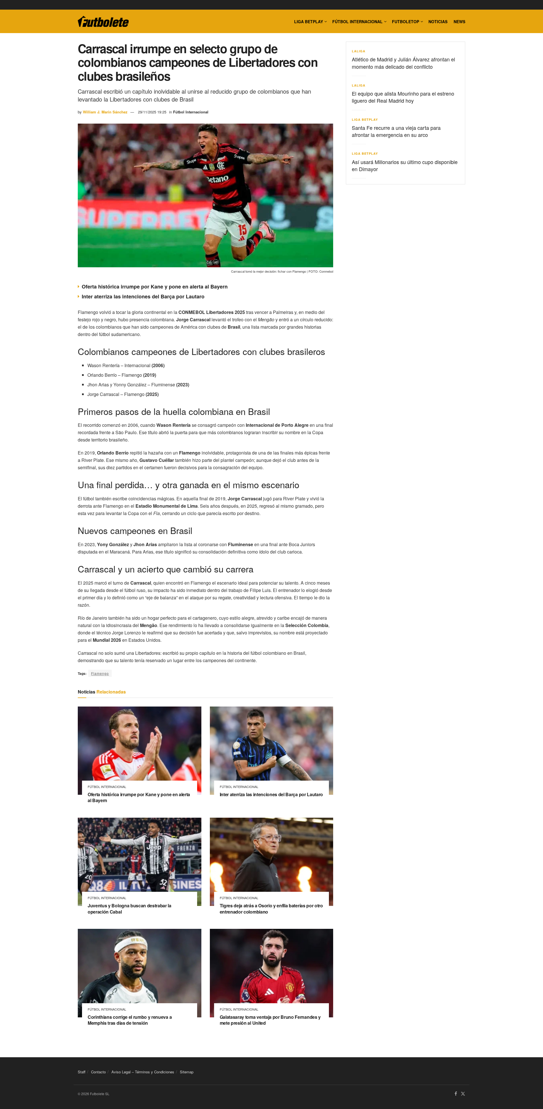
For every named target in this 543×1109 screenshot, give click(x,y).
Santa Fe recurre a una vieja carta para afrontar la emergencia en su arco (396, 131)
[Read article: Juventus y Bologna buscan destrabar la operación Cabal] (139, 862)
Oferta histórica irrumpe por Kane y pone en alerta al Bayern (155, 286)
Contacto (98, 1071)
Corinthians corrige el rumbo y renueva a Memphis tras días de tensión (130, 1020)
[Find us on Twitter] (463, 1094)
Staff (81, 1071)
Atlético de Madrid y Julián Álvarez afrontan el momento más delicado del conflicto (403, 62)
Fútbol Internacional (357, 21)
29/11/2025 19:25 (152, 112)
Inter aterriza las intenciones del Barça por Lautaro (143, 296)
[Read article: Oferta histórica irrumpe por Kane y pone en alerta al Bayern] (139, 751)
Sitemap (186, 1071)
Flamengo (100, 673)
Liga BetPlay (365, 119)
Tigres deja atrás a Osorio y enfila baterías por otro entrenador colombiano (271, 908)
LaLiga (358, 51)
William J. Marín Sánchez (105, 112)
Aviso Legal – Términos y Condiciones (142, 1071)
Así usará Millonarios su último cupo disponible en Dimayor (405, 165)
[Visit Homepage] (103, 21)
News (459, 21)
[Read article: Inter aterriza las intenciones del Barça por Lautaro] (271, 751)
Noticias (437, 21)
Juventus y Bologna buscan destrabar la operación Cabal (129, 908)
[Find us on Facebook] (455, 1094)
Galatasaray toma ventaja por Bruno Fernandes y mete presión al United (270, 1020)
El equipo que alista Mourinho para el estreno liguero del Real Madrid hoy (403, 97)
